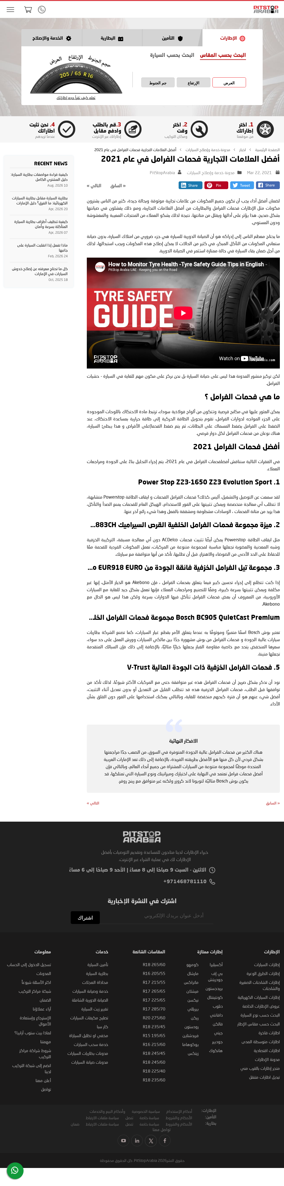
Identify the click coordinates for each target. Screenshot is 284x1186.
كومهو (192, 964)
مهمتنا (45, 1041)
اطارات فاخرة (269, 1032)
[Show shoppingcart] (28, 9)
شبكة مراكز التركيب (35, 991)
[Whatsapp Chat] (15, 1170)
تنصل (129, 1117)
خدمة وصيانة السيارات (90, 991)
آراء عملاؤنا (42, 1008)
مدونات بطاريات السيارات (87, 1053)
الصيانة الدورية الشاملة (90, 999)
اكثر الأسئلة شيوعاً (36, 982)
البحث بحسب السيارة (172, 55)
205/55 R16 (154, 973)
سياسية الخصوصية (146, 1111)
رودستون (191, 1026)
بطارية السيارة (97, 973)
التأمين (168, 38)
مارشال (193, 973)
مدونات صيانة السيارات (89, 1062)
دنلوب (218, 1006)
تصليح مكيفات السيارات (89, 1017)
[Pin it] (216, 187)
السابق (118, 185)
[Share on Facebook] (268, 187)
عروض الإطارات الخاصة (261, 1006)
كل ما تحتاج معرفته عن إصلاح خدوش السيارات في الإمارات (40, 271)
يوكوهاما (190, 1044)
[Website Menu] (10, 9)
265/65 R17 (154, 991)
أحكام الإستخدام (179, 1111)
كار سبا (102, 1026)
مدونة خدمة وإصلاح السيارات (207, 149)
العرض (229, 83)
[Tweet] (242, 187)
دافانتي (216, 1014)
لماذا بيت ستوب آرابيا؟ (32, 1032)
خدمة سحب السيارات (91, 1044)
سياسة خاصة (149, 1117)
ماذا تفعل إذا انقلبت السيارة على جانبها (42, 247)
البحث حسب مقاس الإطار (258, 1023)
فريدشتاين (190, 1035)
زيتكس (193, 1053)
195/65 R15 (154, 1035)
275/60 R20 (154, 1017)
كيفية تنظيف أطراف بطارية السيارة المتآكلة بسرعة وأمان (41, 224)
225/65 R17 (154, 999)
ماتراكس (191, 982)
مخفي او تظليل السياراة (88, 1035)
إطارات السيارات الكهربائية (259, 997)
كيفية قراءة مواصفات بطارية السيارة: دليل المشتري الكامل (39, 177)
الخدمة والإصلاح (47, 38)
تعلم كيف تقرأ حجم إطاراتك (76, 98)
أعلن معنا (43, 1080)
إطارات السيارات (267, 964)
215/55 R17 (154, 982)
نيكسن (193, 999)
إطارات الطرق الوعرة (263, 973)
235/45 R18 (154, 1026)
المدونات (43, 973)
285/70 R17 (154, 1008)
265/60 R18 (154, 964)
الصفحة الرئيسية (267, 149)
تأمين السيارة (97, 964)
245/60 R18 (154, 1062)
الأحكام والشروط (179, 1117)
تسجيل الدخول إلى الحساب (29, 964)
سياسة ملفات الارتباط (102, 1117)
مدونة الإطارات (267, 1059)
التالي (94, 185)
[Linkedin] (190, 187)
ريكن (195, 1017)
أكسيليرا (216, 964)
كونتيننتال (215, 997)
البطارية (108, 38)
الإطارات (228, 38)
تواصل (46, 1089)
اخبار (242, 149)
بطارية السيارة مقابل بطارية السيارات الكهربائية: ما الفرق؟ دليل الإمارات (40, 200)
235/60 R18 (154, 1079)
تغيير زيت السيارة (94, 1008)
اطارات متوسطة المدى (261, 1041)
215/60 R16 (154, 1044)
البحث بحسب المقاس (223, 55)
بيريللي (193, 1008)
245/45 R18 (154, 1053)
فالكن (218, 1023)
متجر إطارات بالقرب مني (260, 1068)
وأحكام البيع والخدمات (107, 1111)
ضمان (75, 1124)
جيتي (218, 1032)
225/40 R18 (154, 1070)
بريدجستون (214, 988)
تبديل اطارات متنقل (264, 1077)
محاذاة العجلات (95, 982)
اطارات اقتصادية (267, 1050)
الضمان (45, 999)
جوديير (217, 1041)
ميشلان (192, 991)
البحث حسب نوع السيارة (260, 1014)
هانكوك (216, 1050)
